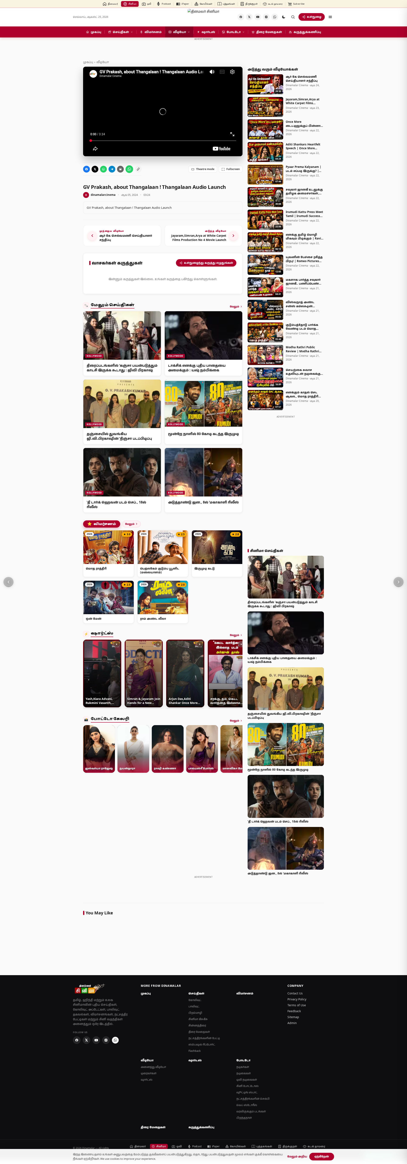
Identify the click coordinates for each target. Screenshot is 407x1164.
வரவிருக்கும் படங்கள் (251, 1111)
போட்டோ (243, 1060)
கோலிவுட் (194, 1000)
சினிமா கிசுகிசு (198, 1019)
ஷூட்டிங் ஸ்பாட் (247, 1092)
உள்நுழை (314, 17)
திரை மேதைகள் (199, 1032)
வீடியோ (102, 62)
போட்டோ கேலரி (110, 719)
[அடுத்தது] (398, 582)
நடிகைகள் (243, 1073)
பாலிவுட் (193, 1006)
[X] (249, 17)
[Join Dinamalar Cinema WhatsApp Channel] (274, 17)
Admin (292, 1023)
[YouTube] (257, 17)
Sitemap (293, 1017)
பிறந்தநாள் (244, 1118)
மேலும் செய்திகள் (112, 305)
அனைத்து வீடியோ (153, 1067)
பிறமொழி (195, 1013)
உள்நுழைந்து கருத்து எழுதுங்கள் (208, 263)
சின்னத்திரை (197, 1025)
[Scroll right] (237, 674)
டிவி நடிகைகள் (246, 1079)
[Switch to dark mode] (283, 17)
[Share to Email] (120, 169)
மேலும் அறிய (297, 1156)
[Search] (293, 17)
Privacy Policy (296, 999)
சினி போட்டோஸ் (247, 1086)
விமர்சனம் (101, 524)
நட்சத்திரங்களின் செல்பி (253, 1098)
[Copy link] (138, 169)
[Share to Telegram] (112, 169)
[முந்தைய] (8, 582)
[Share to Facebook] (86, 169)
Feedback (294, 1011)
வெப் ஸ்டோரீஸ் (246, 1105)
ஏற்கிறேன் (321, 1156)
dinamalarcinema (100, 195)
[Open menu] (330, 17)
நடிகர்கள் (242, 1067)
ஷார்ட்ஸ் (102, 634)
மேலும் (234, 306)
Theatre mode (205, 169)
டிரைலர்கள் (148, 1073)
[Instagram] (266, 17)
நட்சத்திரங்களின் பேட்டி (204, 1038)
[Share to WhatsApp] (103, 169)
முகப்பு (88, 62)
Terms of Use (296, 1005)
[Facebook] (240, 17)
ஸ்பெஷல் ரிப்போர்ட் (201, 1044)
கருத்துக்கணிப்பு (201, 1127)
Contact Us (295, 993)
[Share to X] (95, 169)
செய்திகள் (196, 993)
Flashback (194, 1051)
